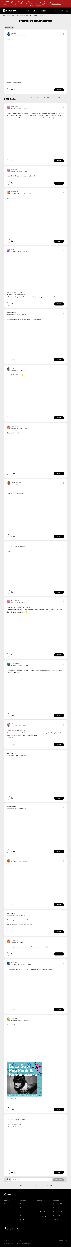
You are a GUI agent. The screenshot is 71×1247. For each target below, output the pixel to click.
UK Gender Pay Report (26, 1243)
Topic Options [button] (9, 27)
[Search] (56, 11)
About (6, 1204)
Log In (61, 11)
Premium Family (57, 1212)
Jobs (5, 1208)
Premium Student (58, 1216)
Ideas (43, 10)
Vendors (23, 1220)
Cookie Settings (30, 1240)
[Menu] (67, 11)
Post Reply (58, 1180)
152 (59, 98)
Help (27, 10)
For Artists (23, 1204)
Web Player (40, 1208)
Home (12, 15)
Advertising (23, 1212)
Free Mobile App (42, 1212)
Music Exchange (24, 15)
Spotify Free (56, 1220)
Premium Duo (57, 1208)
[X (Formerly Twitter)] (12, 1228)
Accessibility (44, 1240)
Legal (5, 1240)
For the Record (8, 1212)
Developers (24, 1208)
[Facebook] (17, 1228)
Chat (35, 10)
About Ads (38, 1240)
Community (11, 10)
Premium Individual (58, 1204)
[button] (63, 34)
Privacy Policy (22, 1240)
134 (44, 98)
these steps (56, 4)
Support (39, 1204)
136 (52, 98)
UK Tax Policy (17, 1243)
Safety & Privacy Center (13, 1240)
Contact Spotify (41, 1216)
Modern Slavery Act (8, 1243)
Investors (23, 1216)
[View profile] (8, 34)
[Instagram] (6, 1228)
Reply (59, 90)
